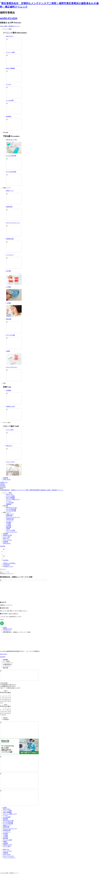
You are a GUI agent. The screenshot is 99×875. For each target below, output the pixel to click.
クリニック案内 (10, 496)
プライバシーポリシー (9, 857)
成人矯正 (8, 522)
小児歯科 (8, 525)
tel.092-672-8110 (8, 18)
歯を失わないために (11, 507)
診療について (10, 514)
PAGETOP (3, 487)
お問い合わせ (7, 479)
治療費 (8, 528)
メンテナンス (7, 630)
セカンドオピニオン (11, 532)
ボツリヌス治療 (10, 530)
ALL (2, 619)
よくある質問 (10, 502)
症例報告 (5, 533)
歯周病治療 (9, 515)
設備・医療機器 (10, 497)
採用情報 (5, 478)
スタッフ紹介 (7, 536)
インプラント (10, 520)
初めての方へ (10, 494)
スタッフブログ (7, 540)
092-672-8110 (3, 654)
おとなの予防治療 (11, 509)
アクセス (8, 501)
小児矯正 (8, 523)
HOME (5, 627)
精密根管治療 (10, 519)
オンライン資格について (13, 499)
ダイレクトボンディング (13, 517)
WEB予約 (2, 485)
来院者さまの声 (7, 535)
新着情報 (8, 504)
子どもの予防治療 (11, 510)
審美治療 (8, 527)
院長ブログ (6, 538)
